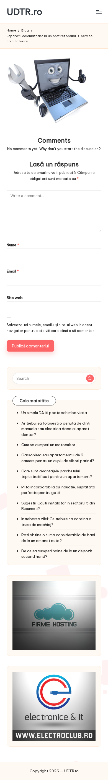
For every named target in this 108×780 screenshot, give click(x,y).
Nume (13, 244)
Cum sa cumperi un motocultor (48, 444)
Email (13, 271)
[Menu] (98, 11)
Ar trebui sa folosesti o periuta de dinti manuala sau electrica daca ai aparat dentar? (55, 429)
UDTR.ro (24, 12)
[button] (90, 378)
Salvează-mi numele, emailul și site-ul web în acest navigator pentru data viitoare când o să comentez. (51, 328)
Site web (15, 297)
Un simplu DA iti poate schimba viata (54, 412)
